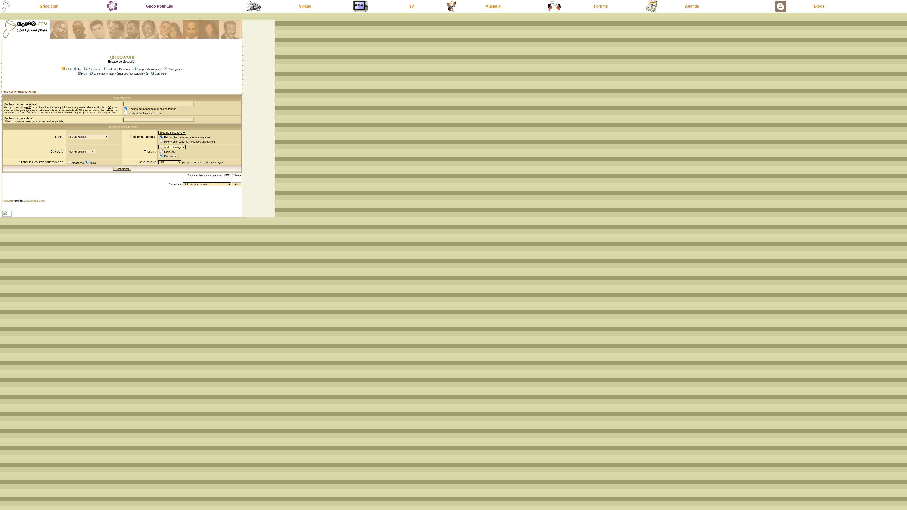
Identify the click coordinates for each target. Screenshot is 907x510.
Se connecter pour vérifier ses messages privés (121, 73)
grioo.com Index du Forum (20, 91)
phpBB (19, 200)
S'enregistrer (175, 69)
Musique (493, 6)
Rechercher (95, 69)
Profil (84, 73)
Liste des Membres (119, 69)
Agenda (692, 6)
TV (411, 6)
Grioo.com (49, 6)
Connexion (161, 73)
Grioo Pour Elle (159, 6)
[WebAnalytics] (7, 215)
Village (305, 6)
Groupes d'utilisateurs (148, 69)
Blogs (819, 6)
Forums (601, 6)
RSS (68, 69)
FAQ (78, 69)
